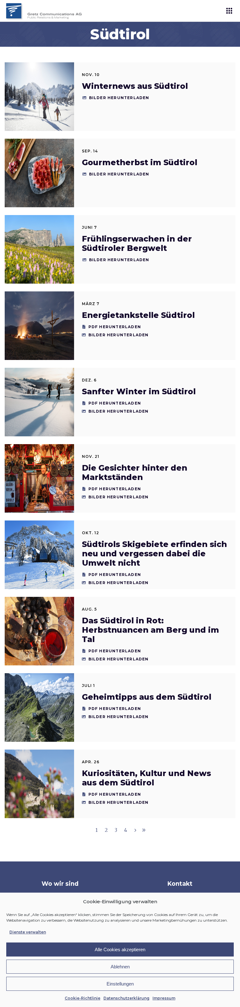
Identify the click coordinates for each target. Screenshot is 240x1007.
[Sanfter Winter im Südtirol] (39, 402)
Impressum (163, 998)
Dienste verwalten (27, 932)
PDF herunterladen (114, 326)
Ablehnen (120, 966)
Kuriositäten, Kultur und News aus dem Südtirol (146, 778)
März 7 (90, 303)
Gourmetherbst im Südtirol (139, 162)
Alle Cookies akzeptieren (120, 949)
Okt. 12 (90, 532)
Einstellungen (120, 983)
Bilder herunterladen (119, 97)
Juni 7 (89, 227)
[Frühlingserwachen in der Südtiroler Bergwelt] (39, 249)
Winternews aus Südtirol (135, 86)
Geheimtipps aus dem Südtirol (146, 697)
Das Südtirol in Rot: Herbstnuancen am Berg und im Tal (150, 630)
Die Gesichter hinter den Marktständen (134, 472)
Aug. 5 (89, 609)
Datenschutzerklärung (126, 998)
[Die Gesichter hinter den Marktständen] (39, 478)
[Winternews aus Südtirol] (39, 96)
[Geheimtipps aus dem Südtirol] (39, 707)
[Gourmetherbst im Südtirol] (39, 173)
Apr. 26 (90, 762)
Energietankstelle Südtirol (138, 315)
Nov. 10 (91, 74)
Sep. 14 (90, 151)
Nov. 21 (90, 456)
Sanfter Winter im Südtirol (139, 391)
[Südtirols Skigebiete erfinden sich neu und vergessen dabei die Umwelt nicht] (39, 554)
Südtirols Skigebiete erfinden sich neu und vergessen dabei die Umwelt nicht (154, 553)
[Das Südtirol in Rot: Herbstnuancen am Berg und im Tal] (39, 631)
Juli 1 (88, 685)
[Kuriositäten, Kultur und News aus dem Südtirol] (39, 784)
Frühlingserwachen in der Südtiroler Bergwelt (137, 243)
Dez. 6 (89, 380)
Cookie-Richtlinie (82, 998)
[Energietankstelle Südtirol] (39, 325)
